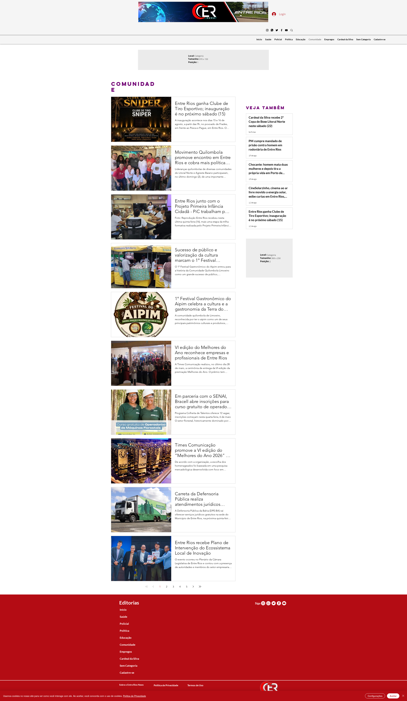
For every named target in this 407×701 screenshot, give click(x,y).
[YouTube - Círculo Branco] (284, 603)
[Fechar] (403, 695)
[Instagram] (267, 30)
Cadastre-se (127, 672)
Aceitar (393, 696)
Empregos (126, 651)
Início (123, 609)
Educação (125, 637)
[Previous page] (153, 586)
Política (124, 630)
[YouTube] (286, 30)
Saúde (123, 616)
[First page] (146, 586)
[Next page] (193, 586)
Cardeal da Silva (129, 658)
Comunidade (127, 644)
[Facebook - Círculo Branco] (279, 603)
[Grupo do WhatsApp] (272, 30)
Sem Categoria (128, 665)
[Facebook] (281, 30)
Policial (124, 623)
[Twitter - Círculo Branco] (274, 603)
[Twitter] (276, 30)
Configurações (375, 696)
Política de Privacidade (134, 696)
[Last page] (200, 586)
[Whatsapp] (268, 603)
